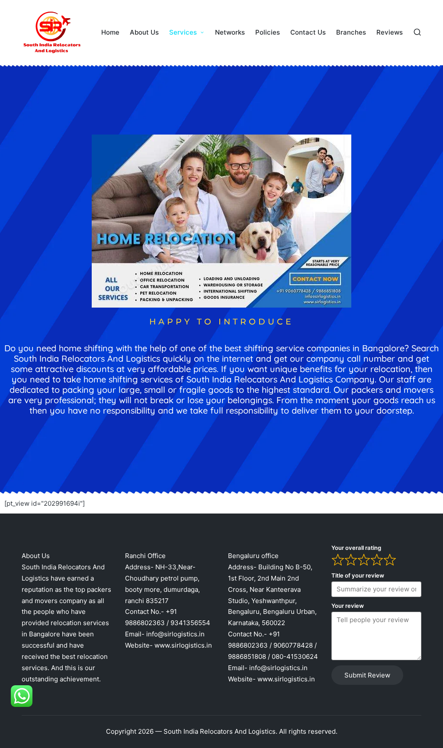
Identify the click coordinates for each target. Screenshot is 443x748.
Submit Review (367, 675)
